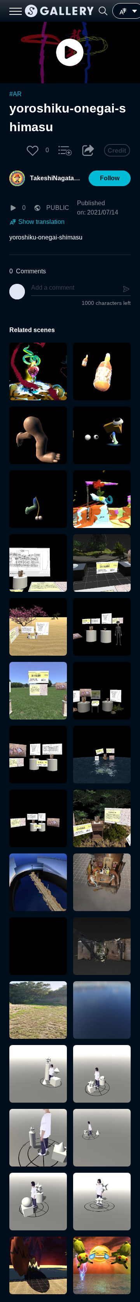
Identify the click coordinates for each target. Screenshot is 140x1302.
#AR (15, 94)
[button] (103, 11)
